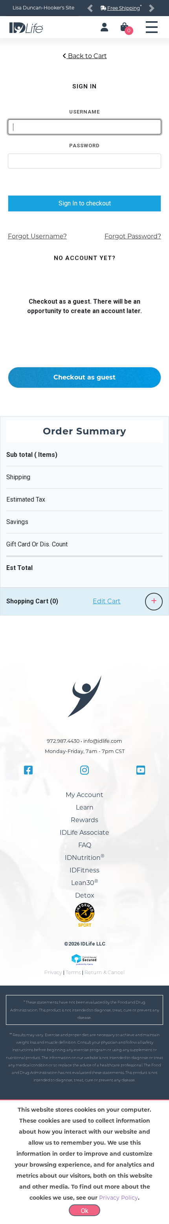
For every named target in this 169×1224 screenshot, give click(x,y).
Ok (84, 1211)
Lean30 (84, 883)
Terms (73, 972)
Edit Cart (107, 601)
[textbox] (84, 126)
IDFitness (84, 870)
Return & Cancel (104, 972)
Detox (84, 895)
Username (84, 112)
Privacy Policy (118, 1197)
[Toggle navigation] (152, 27)
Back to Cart (86, 56)
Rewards (84, 820)
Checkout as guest (84, 377)
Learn (85, 807)
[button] (90, 8)
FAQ (84, 845)
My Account (84, 795)
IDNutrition (85, 857)
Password (84, 145)
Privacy (53, 972)
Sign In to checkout (85, 203)
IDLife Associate (84, 832)
